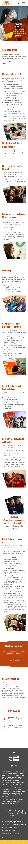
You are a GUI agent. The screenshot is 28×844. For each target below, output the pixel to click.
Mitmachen (14, 42)
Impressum (10, 836)
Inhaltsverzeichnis (18, 837)
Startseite (4, 836)
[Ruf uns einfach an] (23, 842)
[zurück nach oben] (14, 752)
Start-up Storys (17, 457)
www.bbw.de (12, 815)
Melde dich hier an (14, 660)
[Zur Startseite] (4, 3)
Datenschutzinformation (19, 836)
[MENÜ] (23, 3)
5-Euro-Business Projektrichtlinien (13, 718)
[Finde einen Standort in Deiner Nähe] (4, 842)
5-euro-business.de (6, 42)
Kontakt (11, 837)
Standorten (9, 95)
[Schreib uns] (14, 842)
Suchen (19, 3)
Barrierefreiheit (5, 837)
